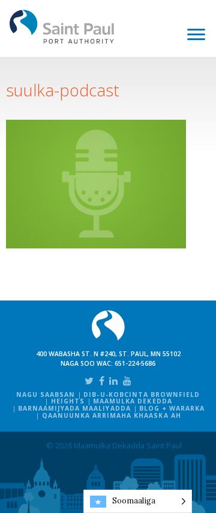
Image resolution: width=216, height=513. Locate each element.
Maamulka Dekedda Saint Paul (62, 27)
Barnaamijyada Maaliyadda (74, 408)
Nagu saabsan (45, 394)
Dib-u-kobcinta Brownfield (141, 394)
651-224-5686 (135, 363)
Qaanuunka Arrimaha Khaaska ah (111, 415)
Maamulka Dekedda (132, 401)
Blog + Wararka (172, 408)
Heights (68, 401)
